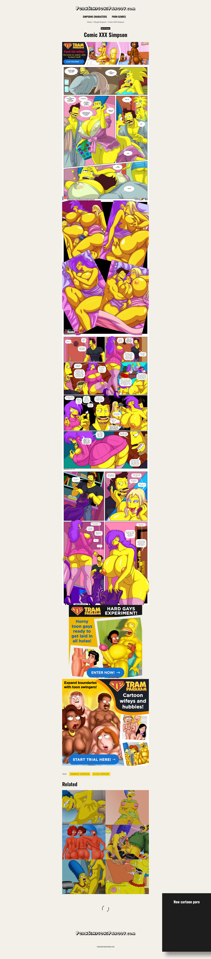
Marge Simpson (100, 22)
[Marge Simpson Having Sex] (84, 807)
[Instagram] (160, 17)
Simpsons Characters (95, 16)
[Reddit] (165, 17)
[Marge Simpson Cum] (127, 876)
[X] (156, 17)
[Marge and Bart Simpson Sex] (127, 807)
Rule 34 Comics (105, 28)
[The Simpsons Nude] (84, 842)
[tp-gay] (105, 677)
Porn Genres (119, 16)
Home (89, 22)
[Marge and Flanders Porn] (127, 842)
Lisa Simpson (102, 774)
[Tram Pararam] (105, 64)
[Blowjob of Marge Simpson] (84, 876)
